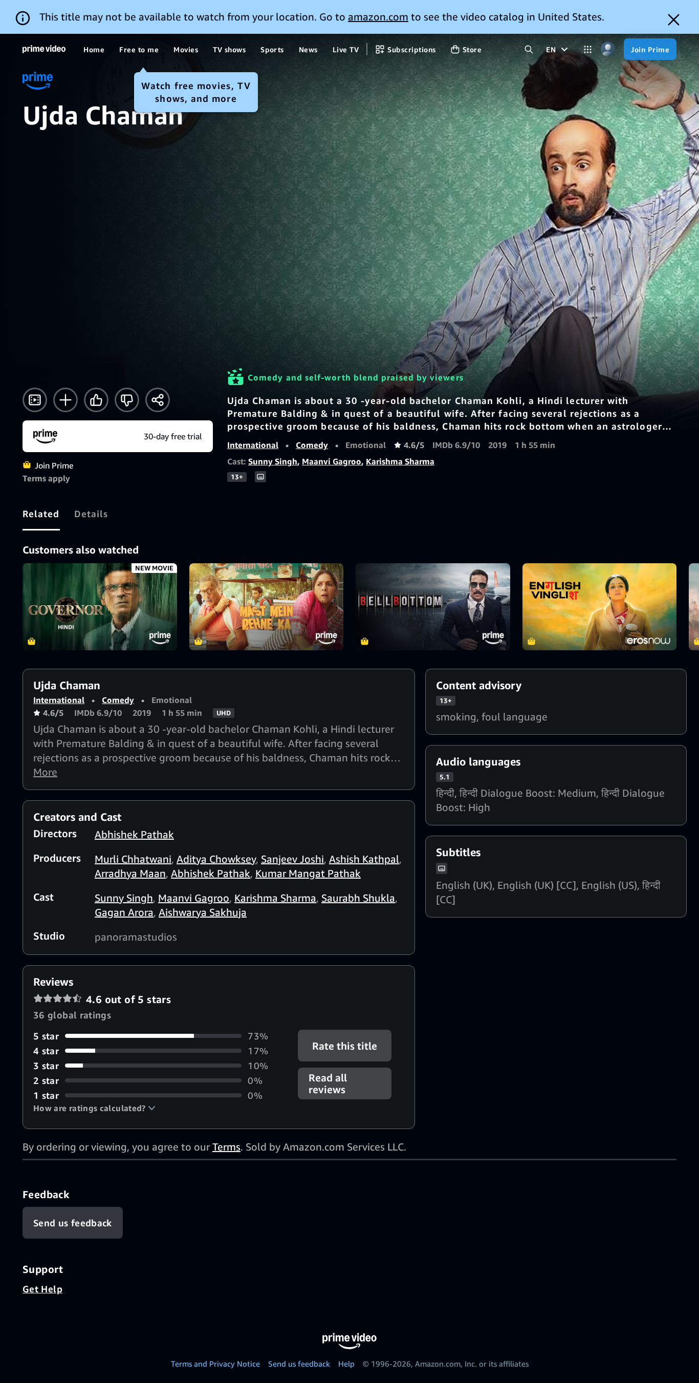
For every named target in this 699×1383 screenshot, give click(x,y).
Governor (100, 606)
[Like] (96, 400)
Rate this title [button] (345, 1045)
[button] (94, 1108)
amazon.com (378, 17)
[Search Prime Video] (529, 49)
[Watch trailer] (35, 400)
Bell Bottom (433, 606)
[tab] (41, 513)
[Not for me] (127, 400)
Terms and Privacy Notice (215, 1363)
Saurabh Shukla (358, 898)
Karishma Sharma (400, 461)
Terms (226, 1147)
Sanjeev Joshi (292, 859)
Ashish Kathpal (364, 859)
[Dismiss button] (673, 20)
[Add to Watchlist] (65, 400)
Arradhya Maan (130, 873)
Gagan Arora (124, 912)
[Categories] (588, 49)
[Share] (157, 400)
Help (346, 1363)
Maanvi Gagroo (331, 461)
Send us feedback (299, 1363)
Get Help (42, 1288)
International (252, 445)
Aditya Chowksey (216, 859)
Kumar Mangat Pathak (308, 873)
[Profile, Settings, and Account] (608, 49)
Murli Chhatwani (133, 859)
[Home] (44, 49)
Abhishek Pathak (134, 834)
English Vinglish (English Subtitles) (599, 606)
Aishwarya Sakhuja (203, 912)
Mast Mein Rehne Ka (266, 606)
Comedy (312, 445)
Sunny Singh (272, 461)
